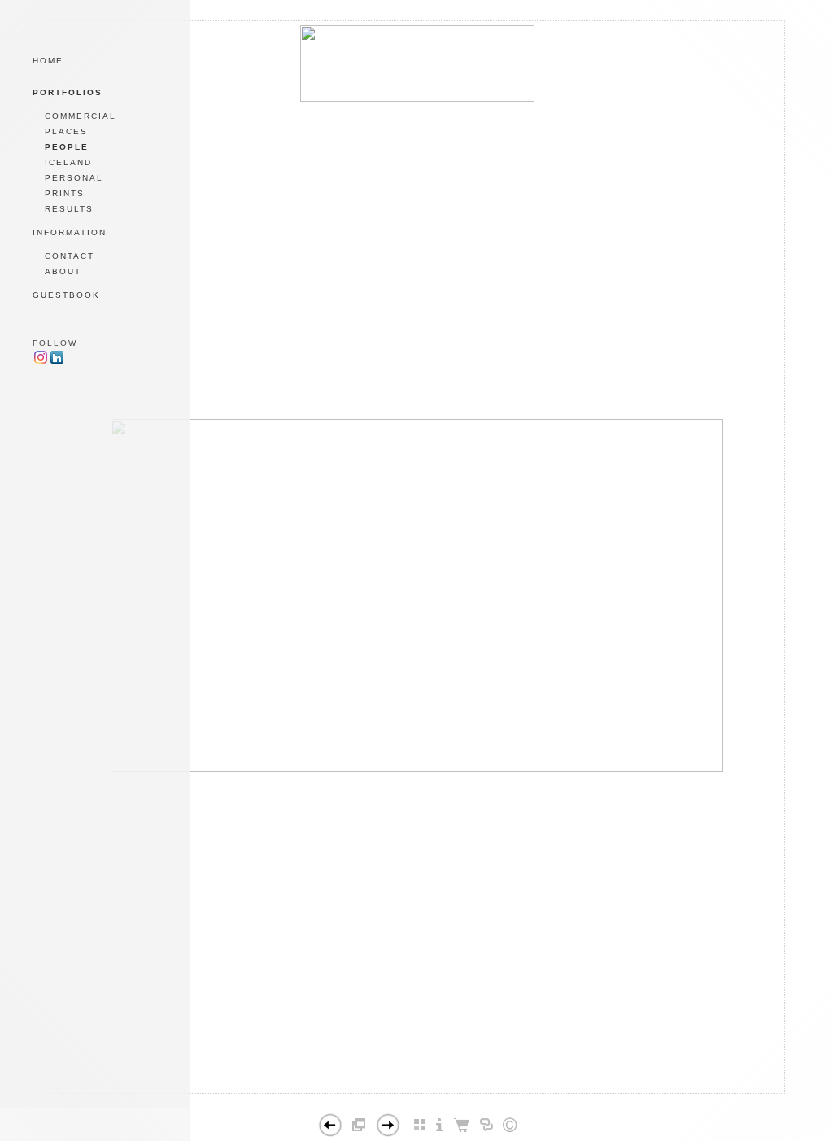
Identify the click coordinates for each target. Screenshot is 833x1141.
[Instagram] (41, 362)
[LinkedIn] (57, 362)
